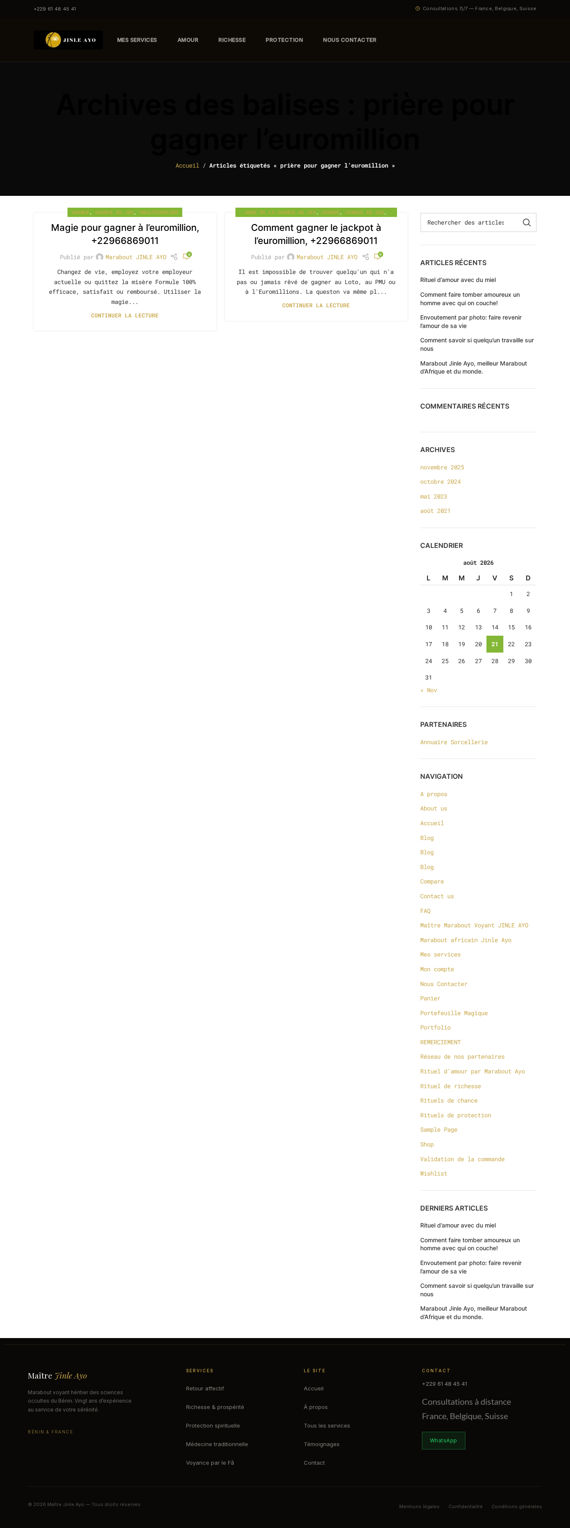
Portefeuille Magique (454, 1013)
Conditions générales (517, 1506)
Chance (80, 212)
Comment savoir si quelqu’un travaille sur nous (477, 344)
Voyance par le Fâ (210, 1462)
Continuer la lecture (125, 315)
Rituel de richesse (450, 1086)
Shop (427, 1144)
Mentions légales (419, 1506)
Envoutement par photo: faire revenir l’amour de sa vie (470, 321)
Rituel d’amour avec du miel (458, 279)
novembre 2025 (442, 467)
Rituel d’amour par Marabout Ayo (472, 1071)
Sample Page (438, 1129)
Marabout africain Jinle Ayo (465, 940)
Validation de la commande (462, 1159)
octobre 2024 (440, 481)
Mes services (440, 954)
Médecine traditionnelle (217, 1444)
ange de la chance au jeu (280, 212)
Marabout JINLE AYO (135, 257)
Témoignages (322, 1444)
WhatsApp (443, 1440)
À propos (316, 1406)
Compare (432, 881)
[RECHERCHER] (527, 222)
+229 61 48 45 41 (55, 9)
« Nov (428, 690)
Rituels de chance (449, 1100)
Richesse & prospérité (215, 1406)
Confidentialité (465, 1506)
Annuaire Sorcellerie (454, 742)
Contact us (437, 896)
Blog (427, 838)
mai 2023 (433, 496)
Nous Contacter (443, 984)
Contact (314, 1462)
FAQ (425, 911)
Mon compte (437, 969)
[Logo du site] (68, 39)
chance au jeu (114, 212)
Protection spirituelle (213, 1425)
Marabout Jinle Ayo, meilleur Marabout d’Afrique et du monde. (473, 367)
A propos (433, 794)
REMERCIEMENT (440, 1042)
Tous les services (327, 1425)
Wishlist (433, 1173)
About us (433, 808)
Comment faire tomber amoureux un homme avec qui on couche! (470, 298)
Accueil (187, 165)
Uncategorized (159, 212)
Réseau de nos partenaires (462, 1056)
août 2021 (435, 511)
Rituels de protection (455, 1115)
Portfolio (435, 1027)
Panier (430, 998)
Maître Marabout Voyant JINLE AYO (474, 925)
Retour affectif (205, 1388)
